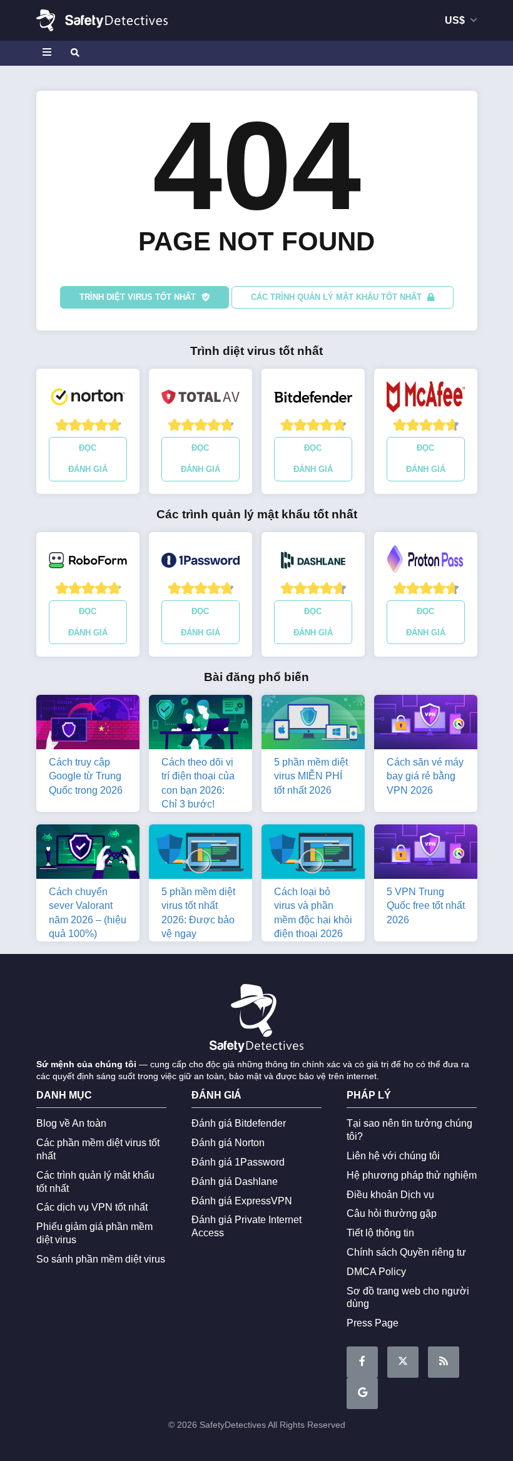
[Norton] (88, 400)
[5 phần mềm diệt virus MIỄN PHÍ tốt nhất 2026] (313, 724)
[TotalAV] (200, 400)
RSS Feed (443, 1362)
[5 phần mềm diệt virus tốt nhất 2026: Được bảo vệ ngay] (200, 854)
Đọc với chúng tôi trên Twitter (403, 1362)
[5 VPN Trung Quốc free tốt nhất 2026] (425, 854)
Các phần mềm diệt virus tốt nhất (98, 1149)
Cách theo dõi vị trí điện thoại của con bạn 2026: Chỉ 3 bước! (198, 783)
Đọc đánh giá (88, 458)
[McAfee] (426, 400)
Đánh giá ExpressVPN (241, 1201)
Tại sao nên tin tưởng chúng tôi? (409, 1130)
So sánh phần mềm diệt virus (100, 1259)
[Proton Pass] (426, 563)
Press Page (373, 1323)
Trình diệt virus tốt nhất (138, 297)
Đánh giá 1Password (238, 1162)
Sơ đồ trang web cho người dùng (408, 1298)
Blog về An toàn (71, 1123)
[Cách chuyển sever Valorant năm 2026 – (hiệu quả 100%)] (88, 854)
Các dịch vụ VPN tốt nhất (92, 1207)
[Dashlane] (313, 563)
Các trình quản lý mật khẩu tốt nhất (337, 297)
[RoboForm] (88, 563)
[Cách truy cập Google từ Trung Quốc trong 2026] (88, 724)
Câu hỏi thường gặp (392, 1213)
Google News (362, 1393)
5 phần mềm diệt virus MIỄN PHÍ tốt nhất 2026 (311, 776)
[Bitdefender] (313, 400)
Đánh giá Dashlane (234, 1181)
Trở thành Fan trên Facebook (362, 1362)
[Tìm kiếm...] (73, 53)
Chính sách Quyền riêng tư (406, 1252)
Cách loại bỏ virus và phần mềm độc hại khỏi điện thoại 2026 (313, 912)
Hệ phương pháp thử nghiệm (412, 1175)
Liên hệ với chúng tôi (393, 1156)
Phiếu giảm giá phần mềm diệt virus (94, 1233)
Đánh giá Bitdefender (238, 1123)
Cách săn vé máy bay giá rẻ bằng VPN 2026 (425, 776)
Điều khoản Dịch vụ (390, 1194)
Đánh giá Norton (228, 1142)
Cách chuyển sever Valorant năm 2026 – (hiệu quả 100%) (87, 912)
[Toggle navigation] (48, 53)
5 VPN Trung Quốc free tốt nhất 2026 (426, 905)
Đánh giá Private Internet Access (246, 1226)
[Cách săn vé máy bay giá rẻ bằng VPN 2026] (425, 724)
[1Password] (200, 563)
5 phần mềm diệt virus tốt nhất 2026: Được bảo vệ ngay (198, 912)
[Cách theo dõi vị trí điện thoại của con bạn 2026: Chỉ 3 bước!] (200, 724)
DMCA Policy (376, 1271)
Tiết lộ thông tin (380, 1233)
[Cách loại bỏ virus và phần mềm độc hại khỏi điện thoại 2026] (313, 854)
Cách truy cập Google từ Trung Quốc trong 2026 (86, 776)
